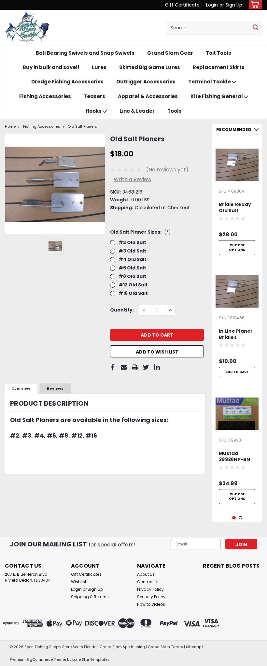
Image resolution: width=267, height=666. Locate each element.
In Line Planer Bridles (236, 334)
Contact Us (148, 582)
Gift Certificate (182, 5)
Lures (99, 67)
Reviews (55, 388)
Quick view (237, 181)
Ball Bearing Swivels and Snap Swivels (85, 53)
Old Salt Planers (82, 126)
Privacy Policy (150, 589)
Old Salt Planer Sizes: (140, 232)
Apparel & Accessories (148, 96)
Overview (20, 388)
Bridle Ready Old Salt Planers (235, 207)
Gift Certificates (86, 574)
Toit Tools (218, 53)
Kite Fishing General (217, 96)
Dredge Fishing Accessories (67, 81)
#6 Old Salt (132, 268)
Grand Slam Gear (170, 53)
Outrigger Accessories (146, 81)
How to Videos (151, 604)
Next (256, 129)
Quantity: (122, 310)
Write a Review (132, 179)
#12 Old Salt (133, 285)
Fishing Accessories (45, 96)
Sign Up (234, 5)
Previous (250, 129)
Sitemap (193, 646)
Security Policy (151, 597)
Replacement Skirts (219, 67)
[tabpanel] (237, 199)
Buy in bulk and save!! (51, 67)
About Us (146, 574)
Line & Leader (137, 111)
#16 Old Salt (133, 293)
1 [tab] (234, 518)
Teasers (94, 96)
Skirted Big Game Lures (149, 67)
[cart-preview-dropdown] (254, 4)
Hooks (94, 111)
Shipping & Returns (90, 597)
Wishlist (78, 582)
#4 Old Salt (133, 259)
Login (212, 5)
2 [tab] (240, 518)
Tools (174, 111)
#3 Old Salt (132, 251)
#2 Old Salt (132, 242)
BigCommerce (40, 659)
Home (10, 126)
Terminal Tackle (210, 81)
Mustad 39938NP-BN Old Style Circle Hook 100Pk (234, 456)
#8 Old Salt (132, 276)
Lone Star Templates (91, 659)
